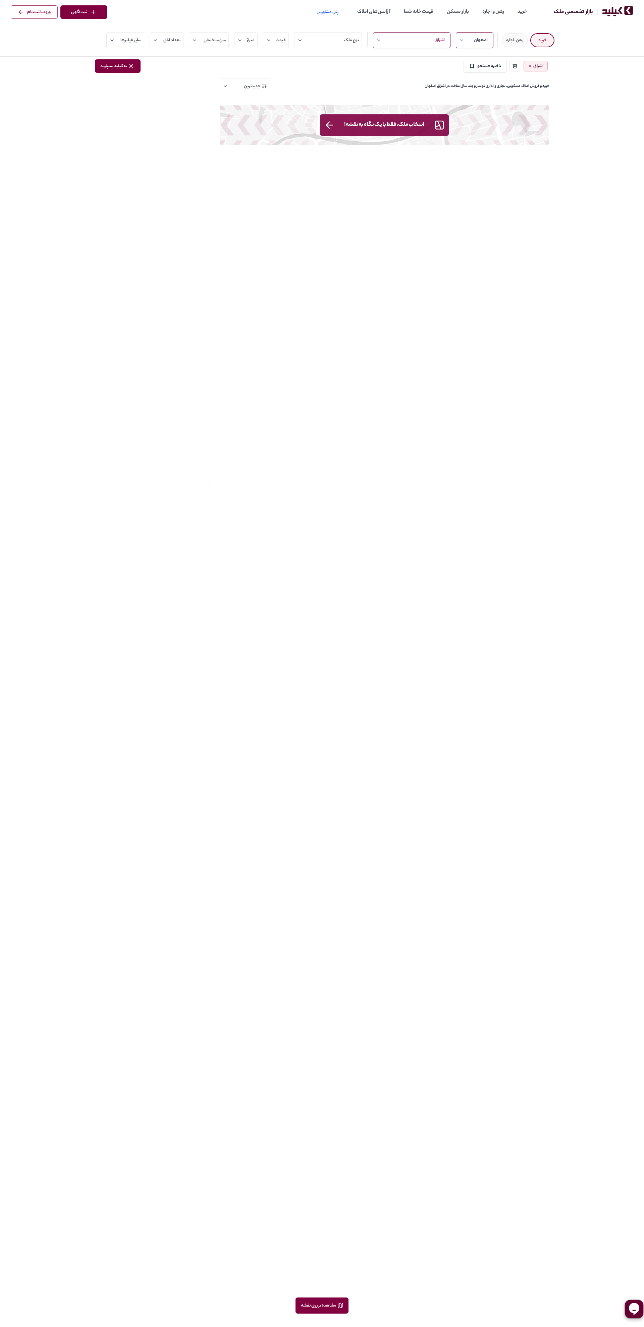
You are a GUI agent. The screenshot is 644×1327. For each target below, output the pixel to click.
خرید (522, 12)
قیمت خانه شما (418, 12)
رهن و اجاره (493, 12)
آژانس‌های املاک (373, 12)
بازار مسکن (458, 12)
